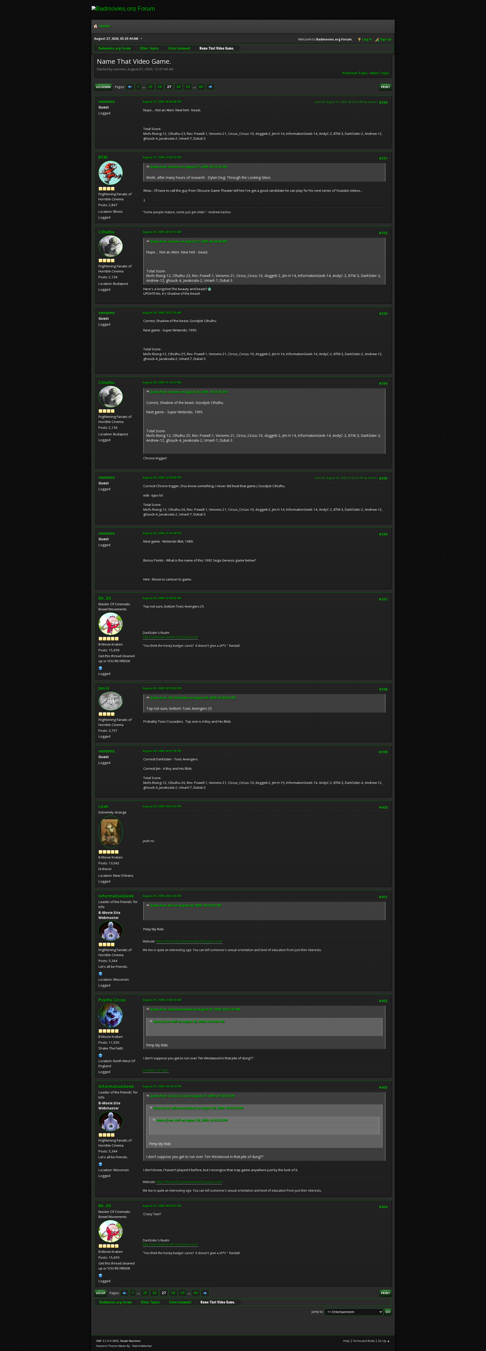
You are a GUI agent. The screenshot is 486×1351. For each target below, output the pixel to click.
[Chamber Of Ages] (100, 1055)
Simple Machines (130, 1340)
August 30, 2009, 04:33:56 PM (162, 806)
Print (385, 87)
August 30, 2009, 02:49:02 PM (162, 598)
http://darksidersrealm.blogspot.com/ (170, 637)
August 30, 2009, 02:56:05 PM (162, 688)
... (144, 86)
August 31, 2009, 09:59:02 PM (162, 1206)
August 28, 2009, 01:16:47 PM (162, 382)
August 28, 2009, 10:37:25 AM (162, 312)
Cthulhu (106, 232)
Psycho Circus (112, 1000)
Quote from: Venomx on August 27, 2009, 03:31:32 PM (188, 167)
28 (178, 86)
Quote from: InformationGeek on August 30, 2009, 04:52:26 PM (195, 1009)
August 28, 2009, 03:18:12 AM (162, 232)
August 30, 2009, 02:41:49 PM (162, 533)
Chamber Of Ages (156, 1070)
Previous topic (355, 73)
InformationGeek (116, 896)
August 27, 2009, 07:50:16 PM (162, 157)
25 (150, 86)
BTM (103, 157)
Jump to (317, 1312)
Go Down (103, 87)
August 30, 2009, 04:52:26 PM (162, 896)
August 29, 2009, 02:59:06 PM (162, 477)
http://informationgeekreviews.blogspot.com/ (189, 941)
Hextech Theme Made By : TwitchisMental (124, 1346)
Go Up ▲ (384, 1341)
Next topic (379, 73)
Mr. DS (104, 598)
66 (201, 86)
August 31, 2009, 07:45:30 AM (162, 1000)
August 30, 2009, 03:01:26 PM (162, 751)
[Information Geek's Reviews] (100, 973)
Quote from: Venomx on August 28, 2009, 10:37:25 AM (188, 392)
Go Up (100, 1293)
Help (346, 1341)
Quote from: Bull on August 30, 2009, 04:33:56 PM (185, 905)
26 (160, 86)
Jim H (103, 688)
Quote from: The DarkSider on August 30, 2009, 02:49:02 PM (193, 698)
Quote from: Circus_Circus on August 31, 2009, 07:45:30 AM (192, 1096)
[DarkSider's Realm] (100, 667)
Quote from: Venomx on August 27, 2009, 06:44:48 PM (188, 241)
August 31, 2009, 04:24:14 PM (162, 1086)
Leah (103, 806)
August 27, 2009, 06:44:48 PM (162, 101)
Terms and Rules (364, 1341)
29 (188, 86)
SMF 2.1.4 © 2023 (107, 1340)
